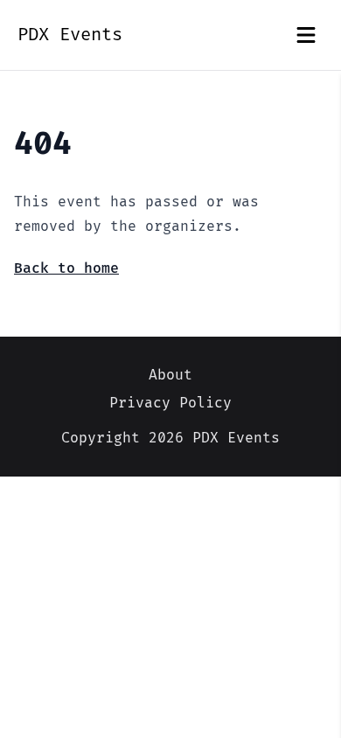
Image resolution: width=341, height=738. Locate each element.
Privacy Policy (170, 403)
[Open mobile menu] (306, 34)
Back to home (66, 268)
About (170, 375)
